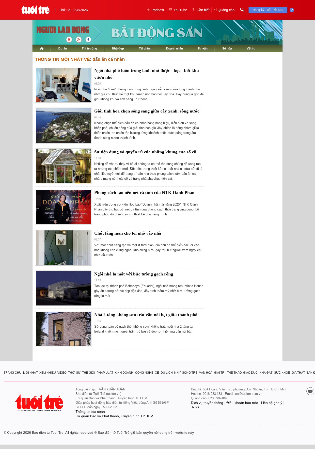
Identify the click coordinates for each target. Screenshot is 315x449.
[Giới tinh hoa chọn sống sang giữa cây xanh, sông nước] (63, 125)
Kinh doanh (124, 372)
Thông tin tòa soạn (90, 412)
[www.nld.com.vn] (41, 48)
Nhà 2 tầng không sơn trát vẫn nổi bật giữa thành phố (145, 314)
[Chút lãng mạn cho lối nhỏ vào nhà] (63, 247)
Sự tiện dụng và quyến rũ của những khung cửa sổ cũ (145, 151)
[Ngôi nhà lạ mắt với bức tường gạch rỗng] (63, 288)
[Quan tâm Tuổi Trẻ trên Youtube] (310, 391)
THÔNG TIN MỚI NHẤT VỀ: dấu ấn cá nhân (80, 59)
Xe (157, 372)
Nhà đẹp (118, 48)
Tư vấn (202, 48)
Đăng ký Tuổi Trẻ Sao (267, 10)
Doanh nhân (174, 48)
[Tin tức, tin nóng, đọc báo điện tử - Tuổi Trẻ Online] (35, 10)
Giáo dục (250, 372)
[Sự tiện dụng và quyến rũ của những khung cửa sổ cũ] (63, 166)
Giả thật (298, 372)
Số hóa (227, 48)
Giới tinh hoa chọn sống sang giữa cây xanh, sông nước (146, 111)
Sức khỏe (282, 372)
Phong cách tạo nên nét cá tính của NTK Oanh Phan (144, 192)
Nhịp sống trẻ (185, 372)
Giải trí (219, 372)
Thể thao (234, 372)
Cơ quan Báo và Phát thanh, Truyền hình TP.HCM (114, 416)
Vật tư (251, 48)
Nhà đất (265, 372)
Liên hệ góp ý (271, 403)
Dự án (62, 48)
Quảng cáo (226, 10)
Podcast (158, 10)
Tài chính (145, 48)
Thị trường (89, 48)
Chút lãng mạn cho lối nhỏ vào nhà (127, 233)
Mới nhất (30, 372)
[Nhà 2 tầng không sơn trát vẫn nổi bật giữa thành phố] (63, 329)
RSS (195, 407)
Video (61, 372)
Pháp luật (105, 372)
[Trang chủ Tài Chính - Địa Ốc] (57, 30)
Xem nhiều (47, 372)
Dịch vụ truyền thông (207, 403)
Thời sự (74, 372)
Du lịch (167, 372)
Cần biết (203, 10)
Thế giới (88, 372)
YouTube (180, 10)
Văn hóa (205, 372)
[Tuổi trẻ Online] (39, 403)
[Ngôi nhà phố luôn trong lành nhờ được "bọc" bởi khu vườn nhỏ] (63, 85)
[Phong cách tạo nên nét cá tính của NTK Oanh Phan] (63, 207)
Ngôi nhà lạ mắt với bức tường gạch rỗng (133, 274)
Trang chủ (12, 372)
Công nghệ (144, 372)
